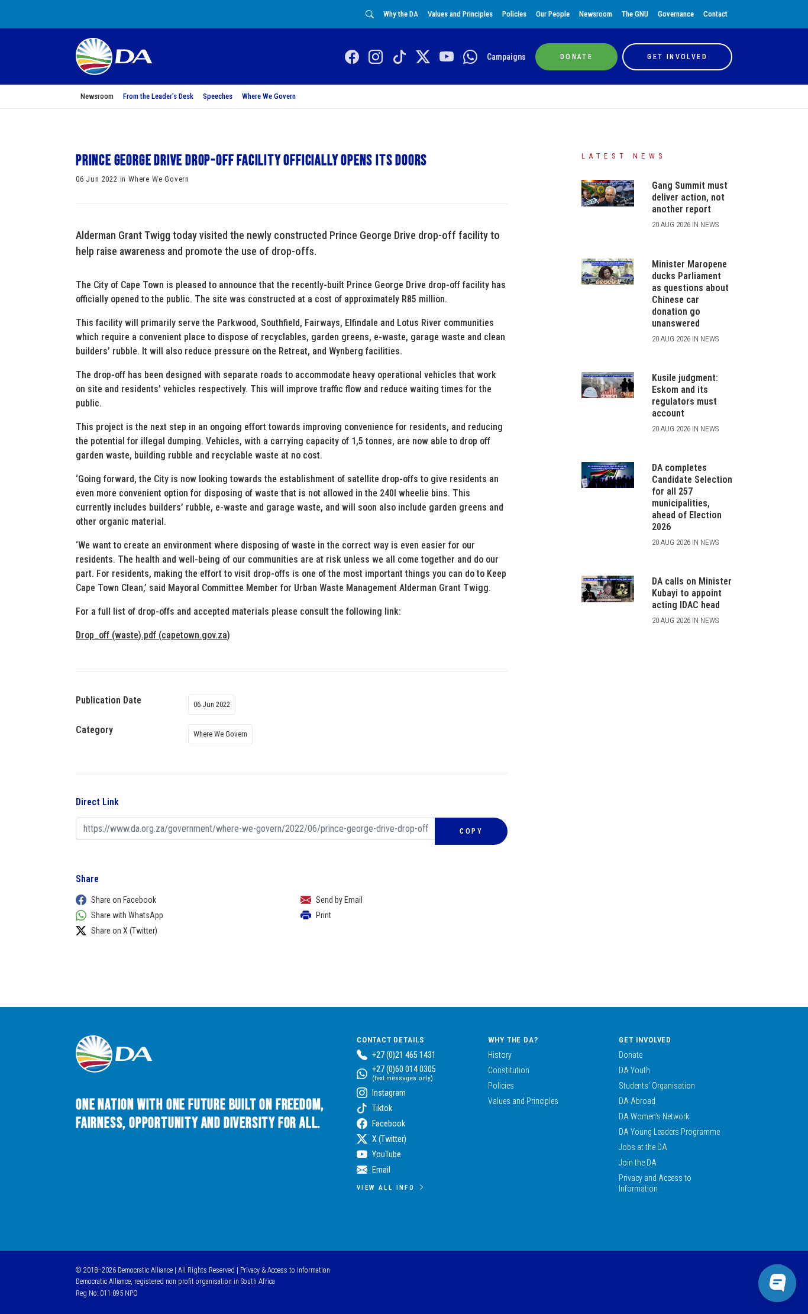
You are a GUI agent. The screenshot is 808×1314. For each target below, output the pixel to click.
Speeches (217, 96)
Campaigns (506, 57)
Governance (676, 13)
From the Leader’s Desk (158, 96)
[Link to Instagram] (376, 57)
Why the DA (400, 13)
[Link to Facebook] (352, 57)
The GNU (635, 13)
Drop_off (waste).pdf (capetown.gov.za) (153, 635)
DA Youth (634, 1070)
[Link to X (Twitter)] (423, 57)
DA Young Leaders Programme (669, 1132)
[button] (176, 900)
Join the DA (638, 1162)
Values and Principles (460, 13)
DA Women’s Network (654, 1116)
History (500, 1055)
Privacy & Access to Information (285, 1270)
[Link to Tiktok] (399, 57)
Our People (553, 13)
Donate (630, 1055)
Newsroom (595, 13)
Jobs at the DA (643, 1147)
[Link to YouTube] (446, 57)
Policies (514, 13)
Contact (715, 13)
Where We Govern (269, 96)
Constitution (508, 1070)
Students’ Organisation (657, 1085)
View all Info (386, 1187)
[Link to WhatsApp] (470, 57)
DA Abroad (637, 1101)
